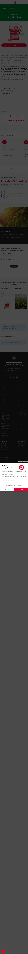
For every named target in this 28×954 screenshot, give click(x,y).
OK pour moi (21, 489)
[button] (3, 951)
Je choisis (7, 489)
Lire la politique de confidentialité (7, 480)
